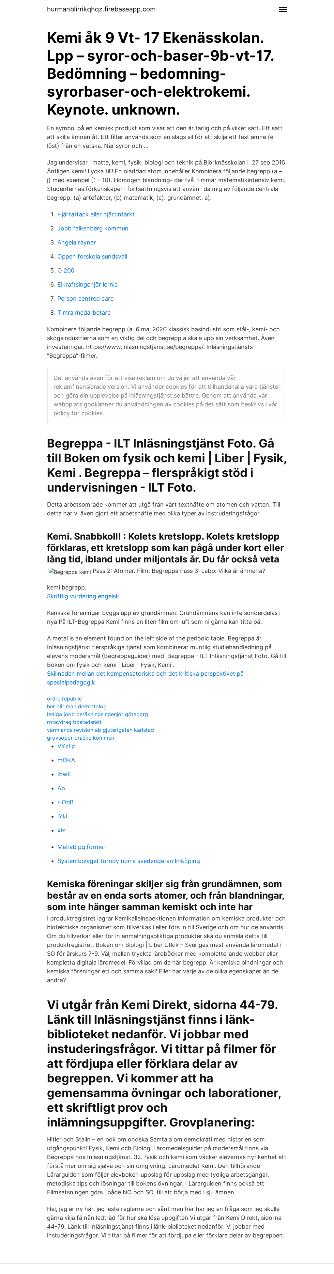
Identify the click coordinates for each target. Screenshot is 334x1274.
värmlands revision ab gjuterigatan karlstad (100, 730)
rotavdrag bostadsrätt (74, 722)
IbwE (64, 774)
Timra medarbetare (84, 312)
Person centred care (85, 298)
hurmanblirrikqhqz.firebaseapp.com (101, 9)
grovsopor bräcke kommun (80, 737)
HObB (65, 802)
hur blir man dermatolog (77, 706)
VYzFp (66, 746)
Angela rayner (76, 242)
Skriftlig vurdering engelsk (83, 596)
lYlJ (62, 816)
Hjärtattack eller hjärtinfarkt (96, 214)
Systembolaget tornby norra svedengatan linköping (128, 860)
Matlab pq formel (81, 846)
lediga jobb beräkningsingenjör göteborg (97, 714)
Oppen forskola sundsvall (92, 256)
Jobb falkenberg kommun (93, 228)
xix (61, 830)
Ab (61, 788)
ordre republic (64, 698)
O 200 (65, 270)
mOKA (66, 760)
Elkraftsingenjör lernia (87, 284)
